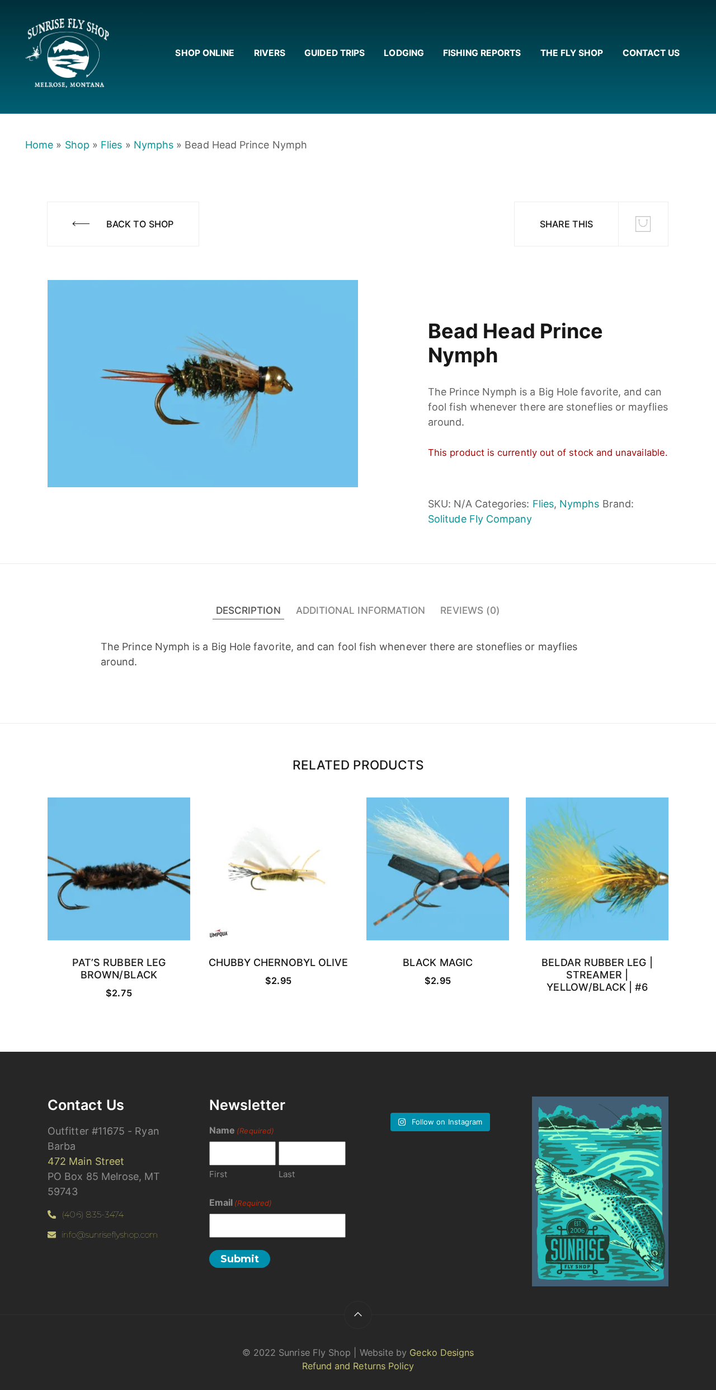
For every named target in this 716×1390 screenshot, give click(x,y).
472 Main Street (86, 1161)
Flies (111, 145)
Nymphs (153, 145)
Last (287, 1174)
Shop (77, 145)
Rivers (269, 53)
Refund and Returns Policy (358, 1366)
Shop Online (204, 53)
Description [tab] (248, 610)
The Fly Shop (572, 53)
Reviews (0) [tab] (470, 610)
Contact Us (651, 53)
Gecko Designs (441, 1352)
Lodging (404, 53)
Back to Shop (139, 224)
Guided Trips (334, 53)
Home (39, 145)
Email (240, 1202)
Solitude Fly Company (480, 519)
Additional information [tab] (361, 610)
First (218, 1174)
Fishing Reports (482, 53)
